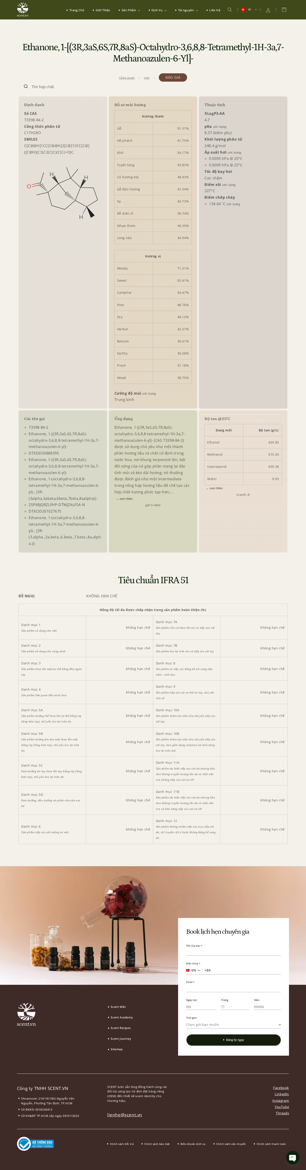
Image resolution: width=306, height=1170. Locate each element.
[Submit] (25, 87)
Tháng (224, 1000)
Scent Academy (122, 1017)
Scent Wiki (118, 1007)
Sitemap (117, 1049)
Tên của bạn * (194, 945)
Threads (282, 1113)
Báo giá (173, 77)
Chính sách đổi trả (122, 1144)
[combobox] (153, 87)
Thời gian (191, 1017)
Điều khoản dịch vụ (193, 1144)
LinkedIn (282, 1094)
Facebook (281, 1087)
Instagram (280, 1100)
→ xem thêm (124, 498)
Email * (190, 982)
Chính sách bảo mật (157, 1144)
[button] (129, 10)
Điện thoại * (193, 963)
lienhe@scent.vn (124, 1115)
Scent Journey (121, 1039)
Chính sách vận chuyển (231, 1144)
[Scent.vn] (22, 9)
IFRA (146, 77)
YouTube (282, 1107)
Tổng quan (127, 77)
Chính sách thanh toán (271, 1144)
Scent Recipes (121, 1028)
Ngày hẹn (191, 1000)
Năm (256, 1000)
